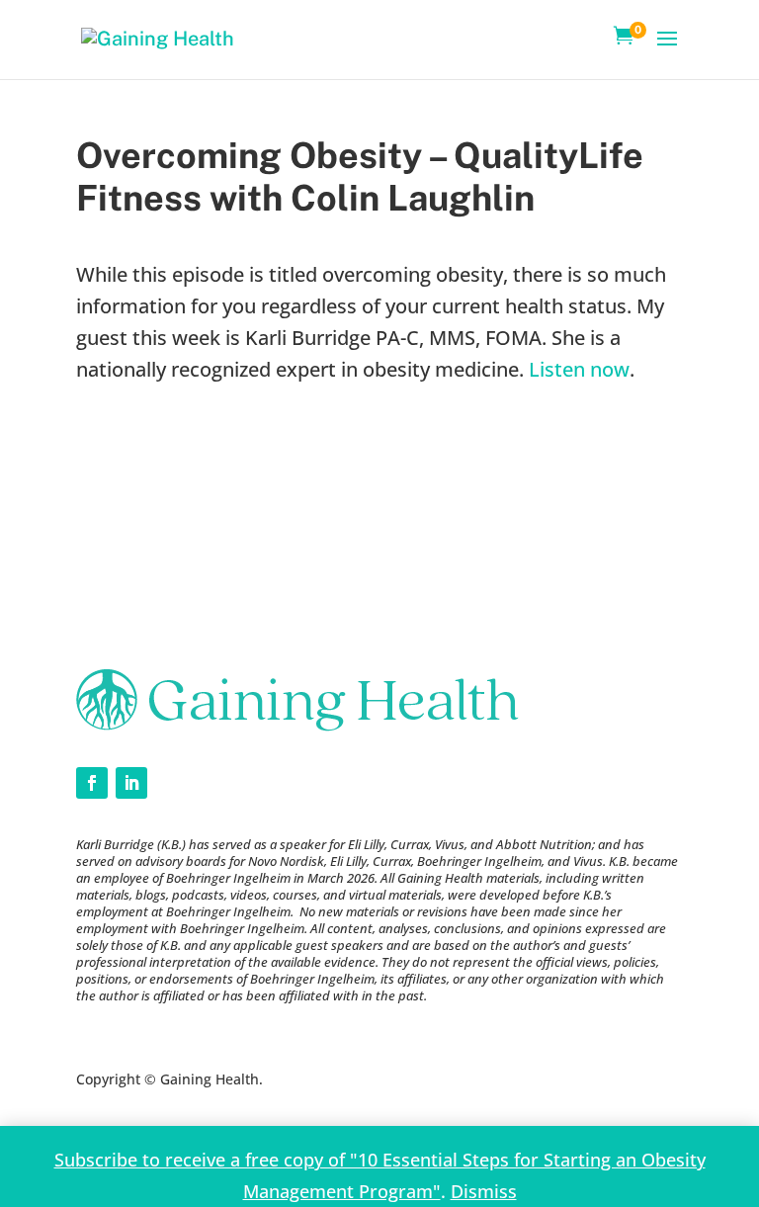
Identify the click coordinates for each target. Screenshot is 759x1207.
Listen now (579, 369)
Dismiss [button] (484, 1191)
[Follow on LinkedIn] (131, 783)
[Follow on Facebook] (92, 783)
